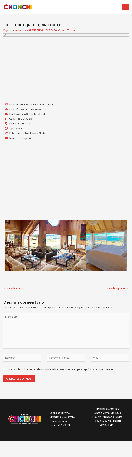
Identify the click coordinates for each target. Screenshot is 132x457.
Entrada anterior (14, 288)
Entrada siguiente (117, 288)
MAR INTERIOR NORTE (39, 30)
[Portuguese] (68, 7)
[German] (64, 7)
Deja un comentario (13, 30)
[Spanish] (73, 7)
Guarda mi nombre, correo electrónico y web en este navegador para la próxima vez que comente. (61, 369)
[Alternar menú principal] (125, 7)
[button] (8, 245)
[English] (56, 7)
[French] (60, 7)
